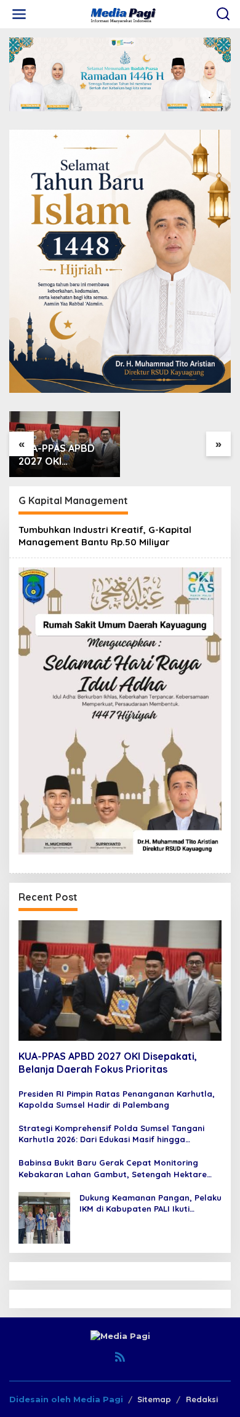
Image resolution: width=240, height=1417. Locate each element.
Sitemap (154, 1399)
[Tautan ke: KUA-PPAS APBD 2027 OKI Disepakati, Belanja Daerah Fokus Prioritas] (120, 980)
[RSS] (120, 1357)
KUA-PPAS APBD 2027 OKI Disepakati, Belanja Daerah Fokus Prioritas (64, 455)
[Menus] (19, 14)
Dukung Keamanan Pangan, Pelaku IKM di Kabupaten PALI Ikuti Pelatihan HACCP (150, 1203)
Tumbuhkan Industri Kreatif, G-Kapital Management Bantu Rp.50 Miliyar (104, 536)
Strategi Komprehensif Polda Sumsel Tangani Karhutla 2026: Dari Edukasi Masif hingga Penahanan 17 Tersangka (111, 1134)
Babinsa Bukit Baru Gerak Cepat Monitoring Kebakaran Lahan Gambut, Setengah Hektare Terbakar (112, 1168)
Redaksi (202, 1399)
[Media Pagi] (123, 13)
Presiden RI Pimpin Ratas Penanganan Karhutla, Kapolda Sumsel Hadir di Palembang (116, 1099)
